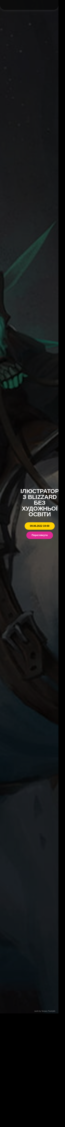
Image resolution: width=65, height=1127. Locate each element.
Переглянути (40, 535)
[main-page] (26, 4)
